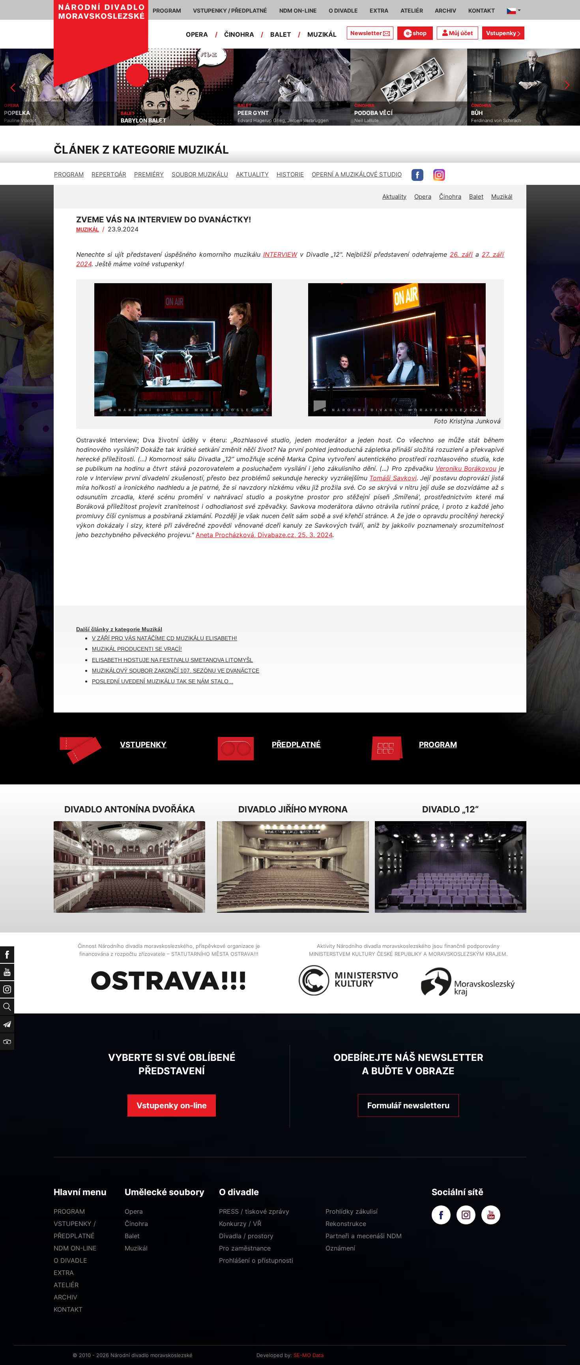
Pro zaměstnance (245, 1248)
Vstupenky (501, 33)
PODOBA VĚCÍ (257, 113)
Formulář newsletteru (408, 1105)
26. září (461, 254)
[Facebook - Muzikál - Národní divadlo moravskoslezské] (417, 175)
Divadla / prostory (246, 1236)
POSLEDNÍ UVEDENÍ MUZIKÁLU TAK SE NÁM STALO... (162, 681)
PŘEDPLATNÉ (296, 744)
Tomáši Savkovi (393, 478)
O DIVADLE (70, 1260)
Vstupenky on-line (172, 1105)
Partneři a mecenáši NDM (364, 1236)
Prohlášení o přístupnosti (256, 1260)
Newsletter (366, 33)
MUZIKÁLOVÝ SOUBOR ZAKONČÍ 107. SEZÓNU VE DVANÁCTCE (175, 670)
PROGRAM (69, 174)
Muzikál (502, 196)
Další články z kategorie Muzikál (119, 629)
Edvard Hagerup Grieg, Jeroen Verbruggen (166, 120)
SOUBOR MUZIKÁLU (200, 174)
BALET (280, 34)
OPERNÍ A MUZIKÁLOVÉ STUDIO (357, 174)
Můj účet (460, 33)
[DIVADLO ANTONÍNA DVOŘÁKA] (129, 867)
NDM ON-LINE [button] (298, 10)
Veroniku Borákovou (466, 468)
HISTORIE (290, 174)
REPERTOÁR (109, 174)
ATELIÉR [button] (411, 10)
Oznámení (340, 1248)
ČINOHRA (239, 34)
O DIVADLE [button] (343, 10)
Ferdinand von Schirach (379, 120)
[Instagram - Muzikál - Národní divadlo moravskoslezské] (439, 175)
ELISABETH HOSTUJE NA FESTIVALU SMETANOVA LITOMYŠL (172, 660)
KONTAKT (68, 1309)
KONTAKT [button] (481, 10)
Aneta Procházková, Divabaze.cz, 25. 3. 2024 (264, 535)
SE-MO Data (309, 1355)
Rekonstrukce (346, 1224)
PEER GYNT (136, 113)
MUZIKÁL (322, 34)
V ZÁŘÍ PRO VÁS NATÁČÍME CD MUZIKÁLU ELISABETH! (164, 638)
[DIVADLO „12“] (450, 867)
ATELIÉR (66, 1285)
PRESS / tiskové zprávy (254, 1211)
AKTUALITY (252, 174)
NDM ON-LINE (75, 1248)
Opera (422, 196)
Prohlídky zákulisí (352, 1211)
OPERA (197, 34)
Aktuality (394, 196)
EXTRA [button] (379, 10)
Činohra (450, 196)
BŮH (360, 113)
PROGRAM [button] (167, 10)
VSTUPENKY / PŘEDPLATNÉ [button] (230, 10)
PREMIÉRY (149, 174)
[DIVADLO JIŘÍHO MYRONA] (293, 867)
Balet (476, 196)
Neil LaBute (250, 120)
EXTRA (64, 1273)
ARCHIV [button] (445, 10)
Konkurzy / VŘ (240, 1224)
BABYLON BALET (26, 120)
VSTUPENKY (143, 744)
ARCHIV (65, 1297)
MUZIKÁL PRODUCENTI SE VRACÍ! (137, 649)
